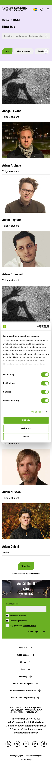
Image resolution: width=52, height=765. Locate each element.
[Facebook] (26, 746)
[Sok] (41, 10)
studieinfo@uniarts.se (35, 725)
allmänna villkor (29, 626)
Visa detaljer (37, 412)
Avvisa (26, 436)
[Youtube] (8, 746)
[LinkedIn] (35, 746)
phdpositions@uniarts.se (26, 732)
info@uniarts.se (36, 722)
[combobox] (35, 9)
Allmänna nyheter (18, 615)
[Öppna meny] (48, 9)
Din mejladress (13, 604)
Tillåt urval (26, 428)
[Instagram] (17, 746)
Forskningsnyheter (18, 620)
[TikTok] (44, 746)
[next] (46, 51)
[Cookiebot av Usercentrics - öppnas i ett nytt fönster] (37, 326)
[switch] (45, 383)
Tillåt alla (26, 420)
